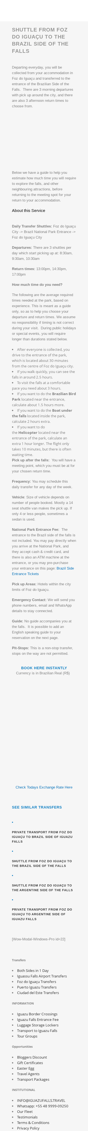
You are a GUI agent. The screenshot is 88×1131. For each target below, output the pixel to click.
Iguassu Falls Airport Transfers (42, 976)
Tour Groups (27, 1036)
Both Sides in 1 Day (33, 970)
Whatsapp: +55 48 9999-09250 (42, 1106)
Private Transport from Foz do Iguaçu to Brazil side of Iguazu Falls (42, 836)
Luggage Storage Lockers (38, 1025)
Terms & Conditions (33, 1122)
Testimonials (27, 1117)
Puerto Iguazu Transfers (37, 987)
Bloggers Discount (32, 1057)
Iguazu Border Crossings (37, 1014)
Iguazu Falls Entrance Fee (38, 1019)
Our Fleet (25, 1111)
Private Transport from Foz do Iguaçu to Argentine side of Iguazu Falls (42, 914)
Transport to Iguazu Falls (37, 1030)
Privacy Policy (28, 1128)
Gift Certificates (30, 1062)
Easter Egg (25, 1068)
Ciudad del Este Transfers (38, 992)
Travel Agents (28, 1073)
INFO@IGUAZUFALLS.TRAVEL (41, 1100)
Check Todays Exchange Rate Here (44, 787)
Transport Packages (33, 1079)
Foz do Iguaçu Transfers (36, 981)
